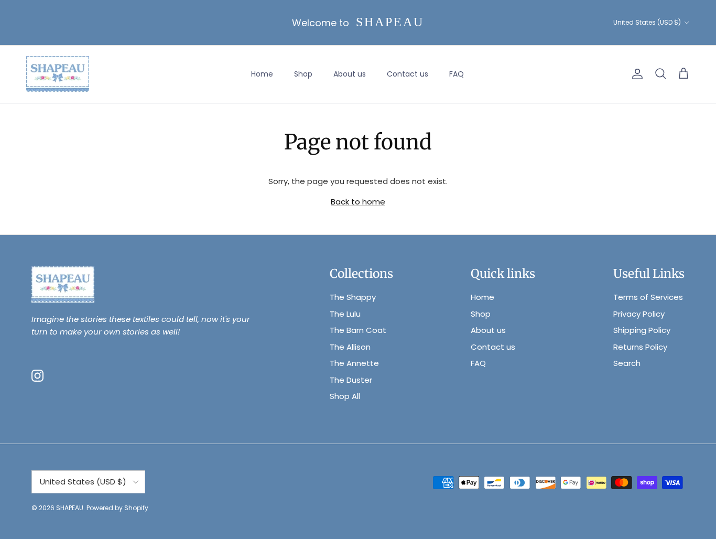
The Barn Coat (358, 330)
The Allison (350, 346)
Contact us (407, 74)
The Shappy (353, 297)
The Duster (351, 379)
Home (262, 74)
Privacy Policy (639, 313)
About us (349, 74)
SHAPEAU (69, 507)
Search (627, 363)
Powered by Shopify (117, 507)
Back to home (358, 201)
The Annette (354, 363)
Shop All (345, 396)
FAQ (456, 74)
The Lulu (345, 313)
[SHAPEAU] (57, 74)
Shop (303, 74)
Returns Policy (640, 346)
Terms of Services (648, 297)
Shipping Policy (641, 330)
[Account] (635, 74)
